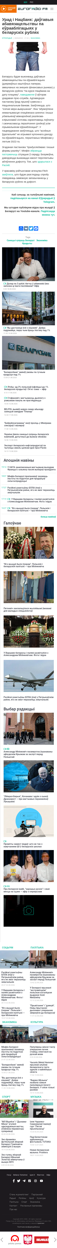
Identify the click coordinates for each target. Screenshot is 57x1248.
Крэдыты (27, 243)
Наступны (55, 1240)
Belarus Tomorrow (20, 1175)
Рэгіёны (22, 1198)
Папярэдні (2, 1240)
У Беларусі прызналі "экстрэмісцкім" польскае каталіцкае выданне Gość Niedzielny (41, 992)
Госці (9, 1175)
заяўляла (7, 174)
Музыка (36, 1096)
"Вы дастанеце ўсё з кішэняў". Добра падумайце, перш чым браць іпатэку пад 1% (26, 329)
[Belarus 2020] (30, 1239)
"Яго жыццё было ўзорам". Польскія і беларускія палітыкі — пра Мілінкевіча (28, 509)
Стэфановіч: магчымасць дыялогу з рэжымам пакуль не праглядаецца (24, 399)
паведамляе (27, 94)
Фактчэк (40, 1175)
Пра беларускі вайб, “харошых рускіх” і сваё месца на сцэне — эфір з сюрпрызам (27, 890)
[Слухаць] (8, 886)
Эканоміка (35, 38)
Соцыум (7, 947)
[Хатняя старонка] (32, 9)
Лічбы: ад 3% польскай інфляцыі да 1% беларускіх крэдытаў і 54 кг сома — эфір (26, 388)
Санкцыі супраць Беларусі (20, 240)
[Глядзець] (4, 283)
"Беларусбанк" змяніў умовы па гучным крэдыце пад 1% (24, 373)
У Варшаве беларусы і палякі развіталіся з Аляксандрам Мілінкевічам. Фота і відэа (30, 500)
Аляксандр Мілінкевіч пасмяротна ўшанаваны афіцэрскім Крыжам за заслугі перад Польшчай (28, 754)
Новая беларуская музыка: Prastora (39, 1151)
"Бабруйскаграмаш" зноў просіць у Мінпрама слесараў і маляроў (27, 424)
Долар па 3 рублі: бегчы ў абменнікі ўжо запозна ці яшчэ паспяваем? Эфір (26, 284)
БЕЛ (25, 2)
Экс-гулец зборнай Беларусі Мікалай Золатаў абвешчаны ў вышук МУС (12, 1158)
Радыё (13, 1198)
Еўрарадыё (7, 38)
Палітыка (37, 947)
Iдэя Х (32, 1175)
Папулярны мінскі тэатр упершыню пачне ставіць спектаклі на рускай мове (42, 1051)
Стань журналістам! (19, 1194)
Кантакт (13, 1205)
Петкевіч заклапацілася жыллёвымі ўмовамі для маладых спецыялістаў (27, 609)
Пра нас (13, 1209)
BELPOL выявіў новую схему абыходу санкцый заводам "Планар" (23, 410)
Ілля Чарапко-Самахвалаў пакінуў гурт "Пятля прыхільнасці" (40, 1125)
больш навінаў (48, 516)
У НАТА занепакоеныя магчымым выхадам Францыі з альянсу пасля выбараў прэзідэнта (31, 468)
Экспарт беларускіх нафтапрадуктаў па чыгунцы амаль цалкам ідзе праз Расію (25, 446)
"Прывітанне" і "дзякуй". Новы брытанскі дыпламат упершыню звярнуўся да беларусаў (42, 1009)
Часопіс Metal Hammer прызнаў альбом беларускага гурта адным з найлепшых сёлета (41, 1067)
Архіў (31, 1198)
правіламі (40, 1223)
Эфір (48, 1175)
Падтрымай (37, 1194)
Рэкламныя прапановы (31, 1205)
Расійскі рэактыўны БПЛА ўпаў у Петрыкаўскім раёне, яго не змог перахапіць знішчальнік (31, 490)
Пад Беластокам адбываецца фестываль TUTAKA (40, 1139)
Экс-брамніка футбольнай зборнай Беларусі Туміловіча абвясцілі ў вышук (12, 1143)
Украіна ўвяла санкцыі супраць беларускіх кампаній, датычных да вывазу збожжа (26, 435)
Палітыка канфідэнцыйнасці (28, 1227)
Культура (37, 1022)
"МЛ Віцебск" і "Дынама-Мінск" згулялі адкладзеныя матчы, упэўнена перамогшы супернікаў (14, 1126)
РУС (31, 2)
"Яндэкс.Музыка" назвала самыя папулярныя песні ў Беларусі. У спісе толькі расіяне (42, 1085)
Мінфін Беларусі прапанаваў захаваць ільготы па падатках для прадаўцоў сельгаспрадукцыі (27, 478)
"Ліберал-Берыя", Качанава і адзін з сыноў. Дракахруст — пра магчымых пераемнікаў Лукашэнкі (26, 799)
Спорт (6, 1096)
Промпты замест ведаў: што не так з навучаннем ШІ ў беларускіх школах (23, 845)
